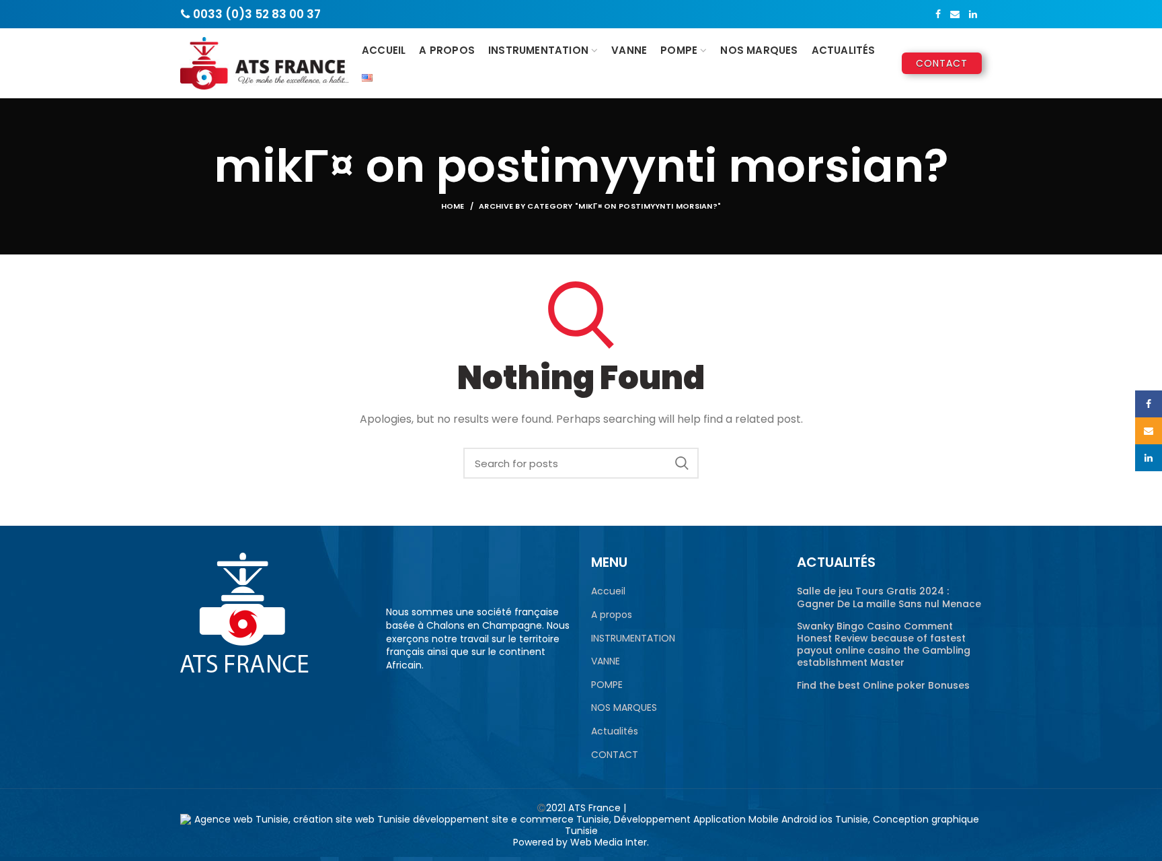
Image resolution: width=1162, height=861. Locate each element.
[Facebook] (938, 14)
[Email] (954, 14)
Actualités (614, 731)
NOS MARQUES (624, 707)
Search (682, 463)
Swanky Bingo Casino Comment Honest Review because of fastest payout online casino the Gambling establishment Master (883, 644)
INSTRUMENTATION (633, 638)
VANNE (605, 661)
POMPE (607, 685)
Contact (942, 63)
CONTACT (614, 755)
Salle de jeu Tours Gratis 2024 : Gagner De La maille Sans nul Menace (889, 597)
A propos (611, 615)
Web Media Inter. (609, 842)
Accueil (608, 591)
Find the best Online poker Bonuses (883, 685)
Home (453, 206)
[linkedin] (973, 14)
